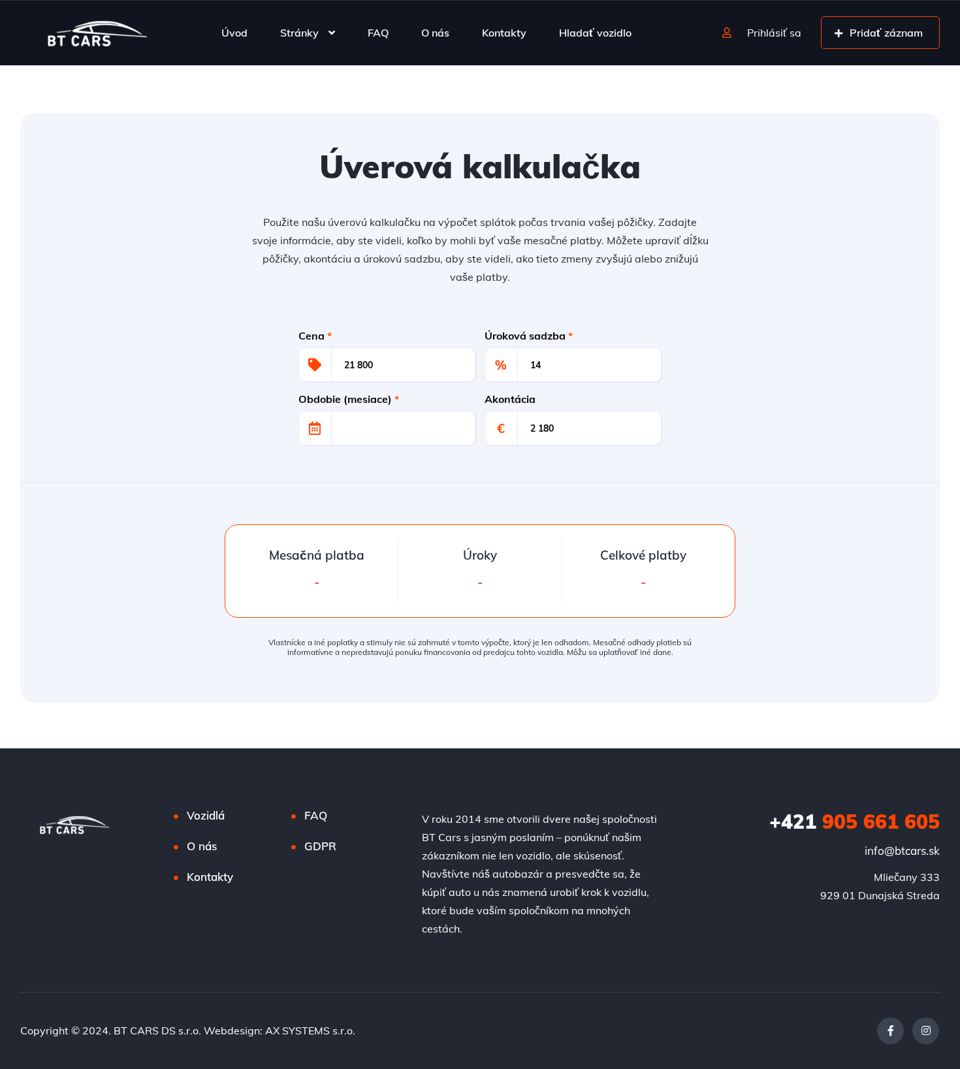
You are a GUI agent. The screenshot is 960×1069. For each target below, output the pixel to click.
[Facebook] (890, 1030)
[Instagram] (925, 1030)
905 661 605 (854, 821)
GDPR (320, 846)
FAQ (378, 32)
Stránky (299, 32)
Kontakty (504, 32)
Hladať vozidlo (595, 32)
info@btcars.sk (902, 850)
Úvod (234, 32)
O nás (435, 32)
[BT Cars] (97, 32)
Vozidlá (206, 815)
